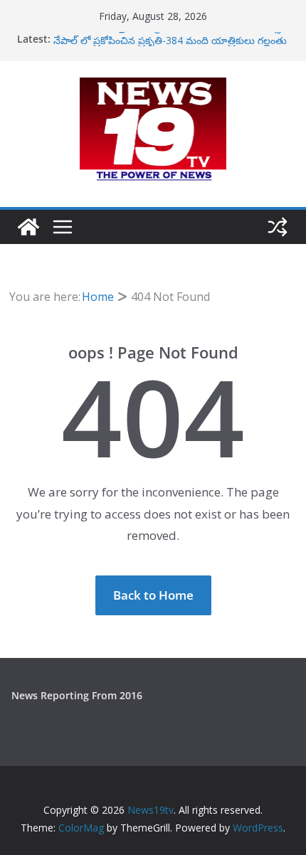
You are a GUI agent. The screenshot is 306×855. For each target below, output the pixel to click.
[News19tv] (28, 227)
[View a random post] (277, 227)
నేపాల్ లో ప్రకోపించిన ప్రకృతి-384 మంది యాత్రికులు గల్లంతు (170, 41)
